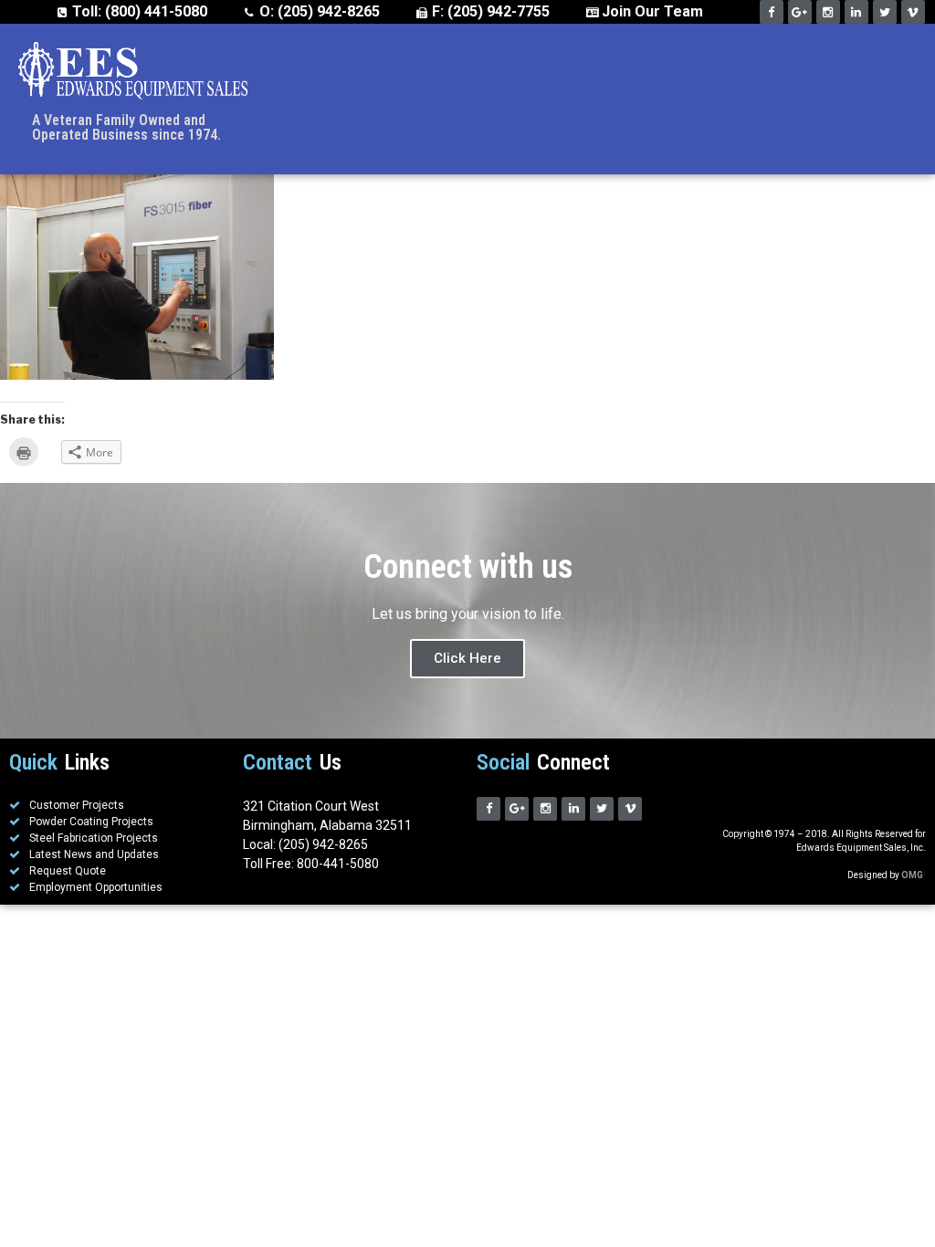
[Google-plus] (800, 12)
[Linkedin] (856, 12)
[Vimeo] (913, 12)
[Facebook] (771, 12)
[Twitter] (885, 12)
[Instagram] (828, 12)
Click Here (467, 658)
